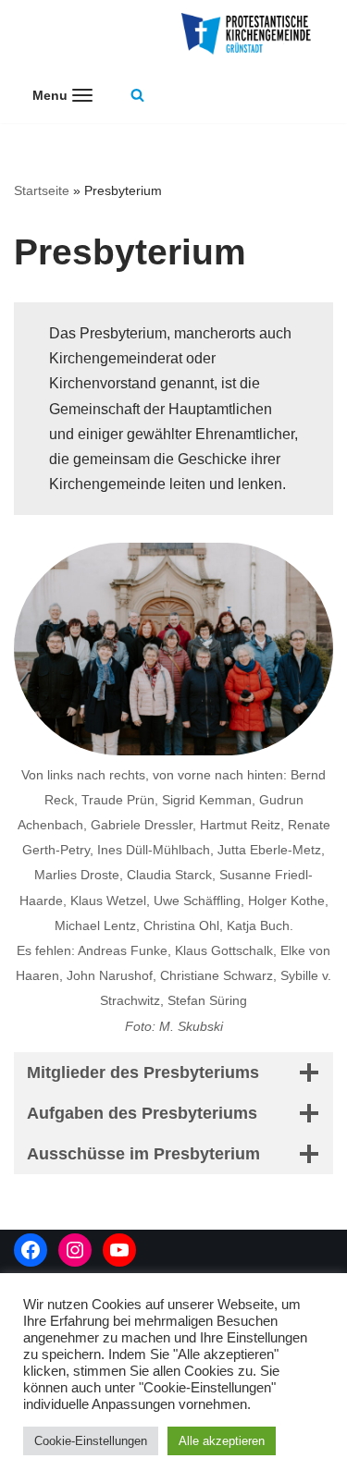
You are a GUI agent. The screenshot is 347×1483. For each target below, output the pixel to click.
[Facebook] (30, 1250)
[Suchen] (137, 95)
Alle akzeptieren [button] (222, 1441)
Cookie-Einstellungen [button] (90, 1441)
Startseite (41, 190)
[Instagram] (75, 1250)
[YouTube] (119, 1250)
